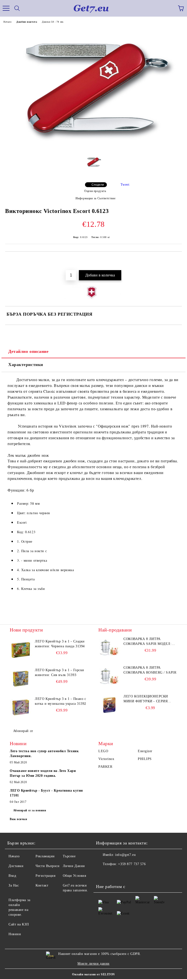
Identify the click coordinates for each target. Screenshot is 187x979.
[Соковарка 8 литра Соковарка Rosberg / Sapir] (109, 676)
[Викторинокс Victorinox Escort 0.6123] (93, 150)
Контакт (42, 885)
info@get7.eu (125, 855)
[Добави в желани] (174, 260)
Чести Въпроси (47, 866)
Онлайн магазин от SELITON (93, 974)
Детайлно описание (28, 351)
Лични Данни (74, 866)
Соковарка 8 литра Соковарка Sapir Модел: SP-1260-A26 (147, 641)
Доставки (16, 866)
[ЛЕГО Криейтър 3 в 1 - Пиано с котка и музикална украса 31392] (21, 707)
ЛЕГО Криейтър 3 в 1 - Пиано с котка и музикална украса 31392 (60, 701)
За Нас (14, 885)
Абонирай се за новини (29, 810)
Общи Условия (74, 876)
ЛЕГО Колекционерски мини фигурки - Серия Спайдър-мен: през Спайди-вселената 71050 (147, 699)
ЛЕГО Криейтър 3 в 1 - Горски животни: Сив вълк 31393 (59, 672)
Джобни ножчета (26, 21)
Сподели (98, 184)
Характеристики (25, 364)
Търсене (69, 856)
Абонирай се (23, 731)
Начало (7, 21)
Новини (15, 934)
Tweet (125, 184)
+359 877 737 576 (132, 864)
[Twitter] (113, 874)
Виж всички (18, 819)
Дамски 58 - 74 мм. (53, 21)
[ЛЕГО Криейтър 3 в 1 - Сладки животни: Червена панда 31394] (21, 650)
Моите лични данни (93, 963)
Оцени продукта (95, 191)
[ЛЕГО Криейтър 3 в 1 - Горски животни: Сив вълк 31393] (21, 679)
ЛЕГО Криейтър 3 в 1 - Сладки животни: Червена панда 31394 (60, 644)
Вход (12, 876)
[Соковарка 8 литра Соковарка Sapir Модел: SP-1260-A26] (109, 648)
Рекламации (45, 856)
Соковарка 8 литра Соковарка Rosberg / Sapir (149, 670)
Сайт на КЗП (19, 924)
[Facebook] (102, 874)
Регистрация (45, 876)
